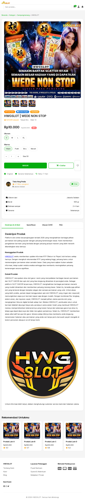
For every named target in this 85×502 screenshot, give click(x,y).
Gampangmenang (23, 15)
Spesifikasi (31, 225)
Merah (33, 149)
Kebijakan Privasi (37, 475)
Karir (5, 472)
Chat (75, 184)
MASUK (25, 165)
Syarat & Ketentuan (38, 472)
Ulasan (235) (47, 225)
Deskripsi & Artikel (12, 225)
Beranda (4, 15)
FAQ (61, 225)
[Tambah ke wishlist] (78, 165)
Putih (17, 149)
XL (24, 138)
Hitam (8, 149)
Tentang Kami (8, 468)
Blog (5, 475)
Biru (24, 149)
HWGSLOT (9, 256)
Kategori (12, 15)
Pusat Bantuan (36, 468)
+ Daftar (62, 165)
